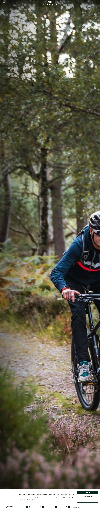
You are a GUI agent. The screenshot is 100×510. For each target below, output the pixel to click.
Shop (21, 3)
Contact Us (11, 3)
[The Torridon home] (50, 3)
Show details (76, 507)
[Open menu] (4, 3)
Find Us (17, 3)
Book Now (93, 3)
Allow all (88, 492)
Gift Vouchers (84, 3)
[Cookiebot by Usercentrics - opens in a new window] (9, 507)
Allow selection (88, 496)
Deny (87, 500)
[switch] (42, 507)
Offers (77, 3)
